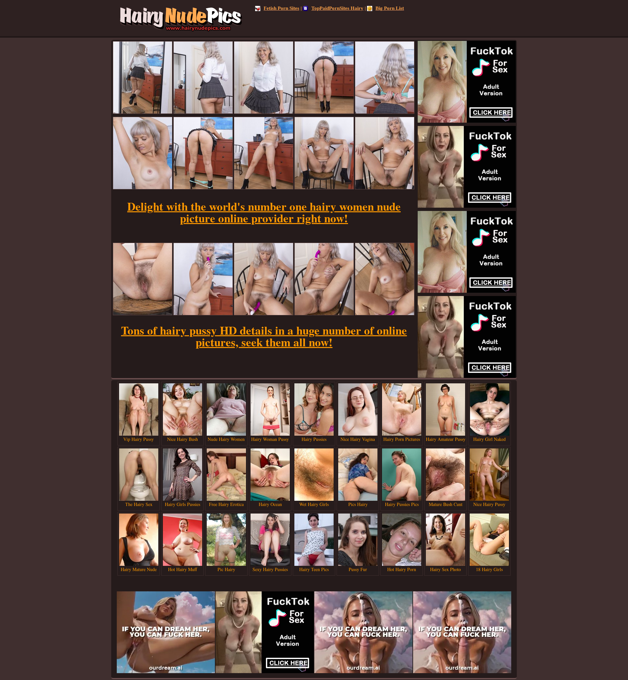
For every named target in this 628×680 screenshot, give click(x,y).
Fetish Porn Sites (281, 8)
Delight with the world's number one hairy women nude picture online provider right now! (264, 212)
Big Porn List (389, 8)
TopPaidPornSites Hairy (337, 8)
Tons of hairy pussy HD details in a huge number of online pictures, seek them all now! (264, 336)
